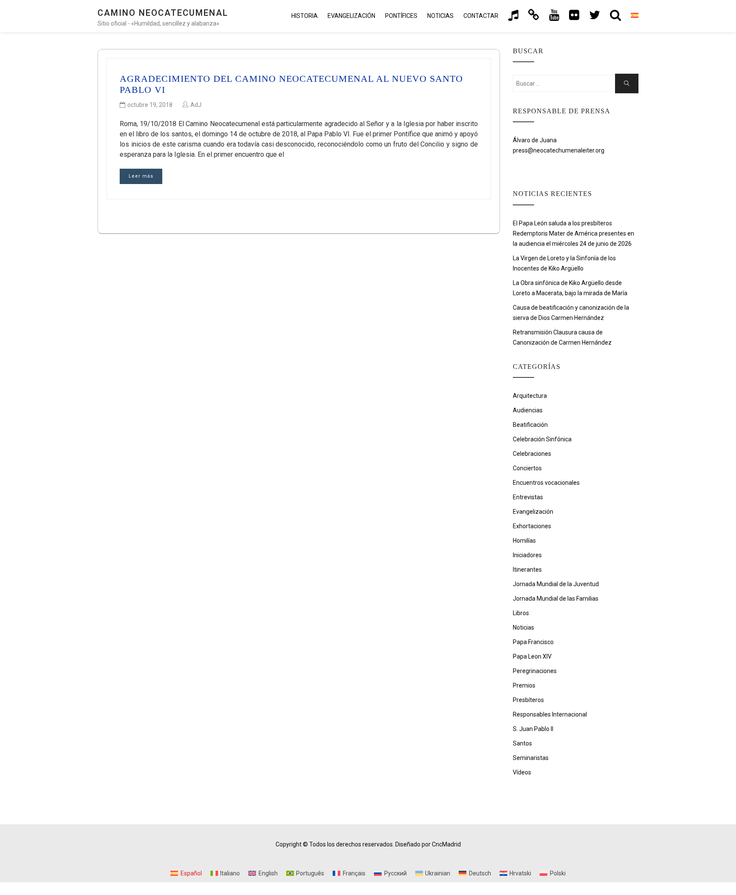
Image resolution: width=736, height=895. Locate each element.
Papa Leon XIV (532, 656)
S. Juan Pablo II (533, 728)
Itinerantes (527, 569)
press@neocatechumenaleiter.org (558, 150)
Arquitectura (530, 395)
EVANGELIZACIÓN (351, 15)
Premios (524, 685)
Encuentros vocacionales (546, 482)
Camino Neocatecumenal (163, 13)
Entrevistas (528, 497)
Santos (522, 743)
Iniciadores (527, 555)
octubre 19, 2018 (149, 104)
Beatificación (530, 424)
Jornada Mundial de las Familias (555, 598)
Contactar (480, 15)
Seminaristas (531, 757)
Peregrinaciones (535, 671)
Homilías (524, 540)
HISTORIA (304, 15)
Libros (521, 613)
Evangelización (533, 511)
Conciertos (527, 468)
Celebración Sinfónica (542, 439)
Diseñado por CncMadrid (428, 844)
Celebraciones (532, 453)
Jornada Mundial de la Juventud (556, 584)
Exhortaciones (532, 526)
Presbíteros (528, 699)
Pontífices (401, 15)
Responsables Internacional (550, 714)
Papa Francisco (533, 642)
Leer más (141, 176)
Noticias (440, 15)
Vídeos (522, 772)
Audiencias (528, 410)
